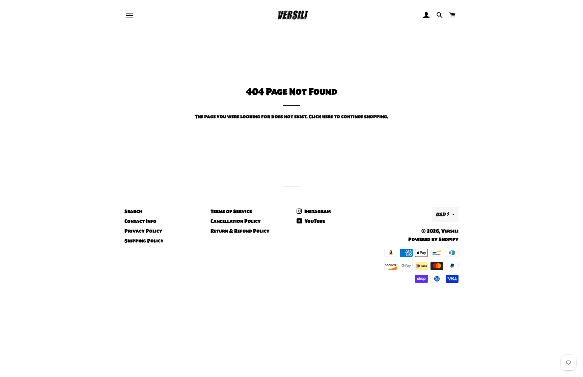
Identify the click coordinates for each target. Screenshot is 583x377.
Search (133, 211)
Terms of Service (231, 211)
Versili (450, 230)
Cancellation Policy (236, 221)
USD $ (442, 214)
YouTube (314, 221)
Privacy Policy (143, 230)
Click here (321, 116)
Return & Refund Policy (240, 230)
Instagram (317, 211)
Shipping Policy (144, 240)
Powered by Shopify (433, 239)
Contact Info (140, 221)
